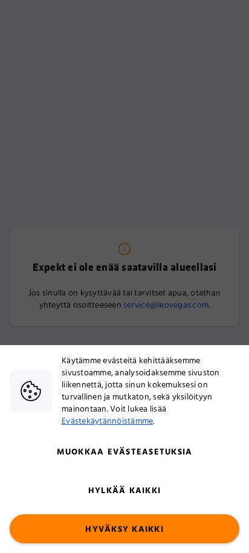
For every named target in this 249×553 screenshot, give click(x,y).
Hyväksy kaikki (124, 529)
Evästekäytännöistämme (107, 421)
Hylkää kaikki (124, 490)
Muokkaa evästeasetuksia (125, 452)
